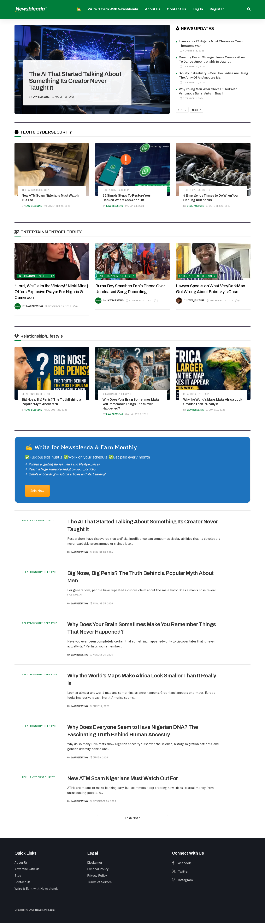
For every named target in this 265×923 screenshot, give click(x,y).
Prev (183, 110)
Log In (198, 9)
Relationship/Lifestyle (36, 394)
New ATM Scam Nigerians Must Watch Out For (122, 778)
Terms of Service (99, 882)
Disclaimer (94, 862)
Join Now (37, 491)
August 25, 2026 (57, 409)
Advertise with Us (26, 869)
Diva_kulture (195, 205)
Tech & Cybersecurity (45, 61)
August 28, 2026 (64, 96)
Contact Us (176, 9)
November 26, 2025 (58, 205)
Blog (17, 876)
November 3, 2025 (193, 50)
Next (195, 110)
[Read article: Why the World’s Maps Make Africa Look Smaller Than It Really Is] (213, 373)
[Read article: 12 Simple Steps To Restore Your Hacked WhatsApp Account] (132, 169)
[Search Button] (249, 9)
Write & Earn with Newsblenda (113, 9)
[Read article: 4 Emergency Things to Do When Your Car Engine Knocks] (213, 169)
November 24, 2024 (140, 300)
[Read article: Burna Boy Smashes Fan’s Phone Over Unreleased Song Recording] (132, 261)
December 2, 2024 (193, 98)
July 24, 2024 (136, 205)
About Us (152, 9)
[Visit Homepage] (31, 9)
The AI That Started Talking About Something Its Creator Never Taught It (75, 81)
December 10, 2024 (193, 82)
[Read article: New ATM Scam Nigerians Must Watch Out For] (51, 169)
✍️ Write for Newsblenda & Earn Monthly (81, 447)
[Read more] (234, 536)
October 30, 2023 (219, 205)
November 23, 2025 (59, 306)
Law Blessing (41, 96)
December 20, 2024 (193, 66)
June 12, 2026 (216, 409)
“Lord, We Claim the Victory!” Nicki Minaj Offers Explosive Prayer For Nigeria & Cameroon (51, 292)
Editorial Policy (97, 869)
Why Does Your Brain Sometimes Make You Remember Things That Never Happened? (130, 404)
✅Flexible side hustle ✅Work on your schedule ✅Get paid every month (87, 457)
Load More (132, 818)
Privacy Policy (97, 876)
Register (217, 9)
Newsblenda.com (45, 909)
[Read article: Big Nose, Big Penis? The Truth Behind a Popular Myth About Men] (51, 373)
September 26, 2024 (221, 300)
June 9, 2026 (100, 757)
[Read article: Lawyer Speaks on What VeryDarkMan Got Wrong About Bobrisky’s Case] (213, 261)
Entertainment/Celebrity (36, 276)
